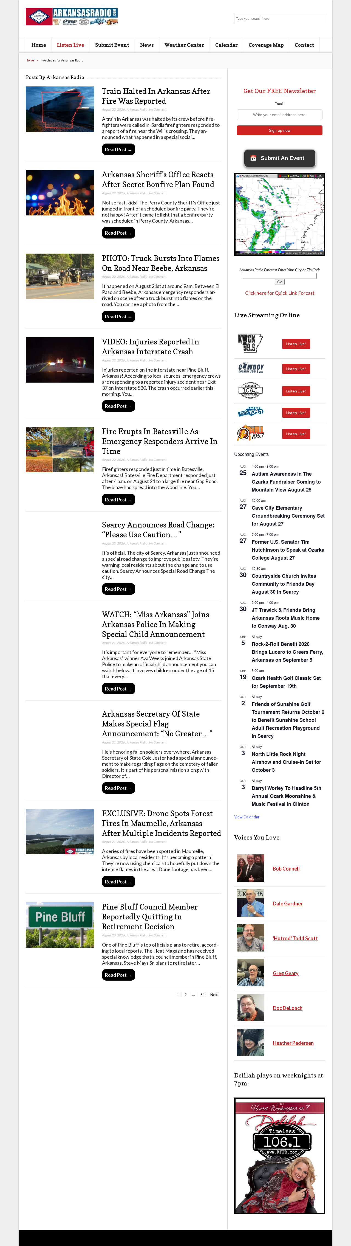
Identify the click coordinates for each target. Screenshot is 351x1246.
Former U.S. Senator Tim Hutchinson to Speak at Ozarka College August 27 (288, 549)
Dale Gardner (288, 903)
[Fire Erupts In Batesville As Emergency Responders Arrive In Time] (60, 450)
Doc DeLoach (287, 1008)
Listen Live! (296, 343)
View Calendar (246, 817)
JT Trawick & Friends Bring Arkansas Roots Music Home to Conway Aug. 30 (286, 617)
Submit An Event (277, 158)
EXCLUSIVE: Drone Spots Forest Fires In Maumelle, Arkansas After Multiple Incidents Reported (161, 823)
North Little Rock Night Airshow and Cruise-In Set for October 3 (286, 761)
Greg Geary (286, 973)
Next (214, 994)
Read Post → (118, 149)
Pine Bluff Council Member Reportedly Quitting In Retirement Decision (150, 916)
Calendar (226, 45)
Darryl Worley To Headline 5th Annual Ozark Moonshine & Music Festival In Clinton (286, 795)
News (147, 45)
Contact (304, 45)
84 (203, 994)
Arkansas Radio (137, 109)
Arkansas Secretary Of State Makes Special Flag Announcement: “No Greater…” (157, 723)
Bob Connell (286, 869)
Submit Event (112, 45)
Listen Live (70, 45)
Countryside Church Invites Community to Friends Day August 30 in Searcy (284, 583)
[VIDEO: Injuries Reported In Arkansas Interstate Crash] (60, 360)
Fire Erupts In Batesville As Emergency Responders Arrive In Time (160, 441)
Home (39, 45)
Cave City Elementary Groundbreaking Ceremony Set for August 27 (288, 515)
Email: (280, 103)
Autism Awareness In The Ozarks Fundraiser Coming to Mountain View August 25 (286, 481)
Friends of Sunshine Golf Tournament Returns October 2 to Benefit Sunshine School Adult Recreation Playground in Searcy (288, 720)
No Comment (157, 109)
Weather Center (184, 45)
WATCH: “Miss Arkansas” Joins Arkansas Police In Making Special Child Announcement (155, 624)
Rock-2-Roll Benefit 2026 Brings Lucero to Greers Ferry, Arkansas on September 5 (287, 651)
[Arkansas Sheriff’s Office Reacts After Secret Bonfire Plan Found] (60, 193)
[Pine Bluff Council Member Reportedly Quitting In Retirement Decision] (60, 925)
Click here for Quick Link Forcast (280, 293)
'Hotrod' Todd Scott (295, 938)
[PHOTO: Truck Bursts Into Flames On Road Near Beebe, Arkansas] (60, 276)
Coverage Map (266, 45)
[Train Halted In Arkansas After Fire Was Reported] (60, 109)
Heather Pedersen (293, 1043)
